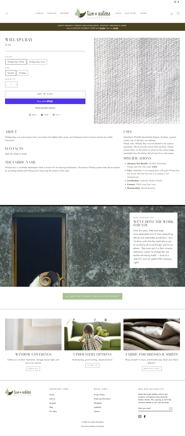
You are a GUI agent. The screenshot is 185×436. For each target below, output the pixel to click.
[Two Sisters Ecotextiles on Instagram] (139, 416)
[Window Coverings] (33, 334)
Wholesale (98, 403)
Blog (118, 13)
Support (64, 13)
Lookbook (97, 407)
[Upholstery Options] (92, 334)
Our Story (130, 13)
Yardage (22, 72)
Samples (52, 13)
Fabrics (39, 13)
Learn (143, 13)
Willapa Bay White (15, 61)
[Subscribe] (170, 408)
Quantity (10, 79)
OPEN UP (33, 368)
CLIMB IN (92, 365)
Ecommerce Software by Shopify (92, 426)
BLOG (115, 28)
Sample (10, 72)
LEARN (102, 28)
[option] (92, 27)
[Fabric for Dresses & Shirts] (151, 334)
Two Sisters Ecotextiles (95, 422)
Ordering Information (102, 398)
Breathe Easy (152, 368)
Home (51, 394)
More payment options (45, 107)
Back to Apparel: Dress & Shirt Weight (94, 296)
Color (8, 57)
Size (7, 68)
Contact (97, 411)
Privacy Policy (99, 394)
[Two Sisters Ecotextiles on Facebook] (144, 416)
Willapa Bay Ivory (37, 61)
